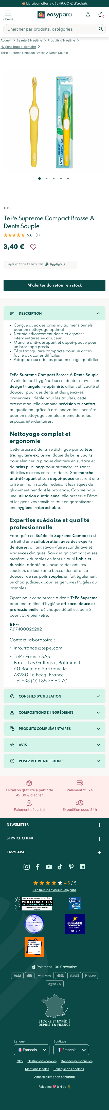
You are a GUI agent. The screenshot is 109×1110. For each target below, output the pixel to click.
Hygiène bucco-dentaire (18, 47)
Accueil (6, 40)
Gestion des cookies (42, 1061)
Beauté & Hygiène (29, 40)
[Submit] (101, 29)
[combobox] (54, 29)
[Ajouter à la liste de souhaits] (33, 247)
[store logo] (55, 20)
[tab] (54, 825)
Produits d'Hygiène (61, 40)
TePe (7, 208)
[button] (39, 185)
